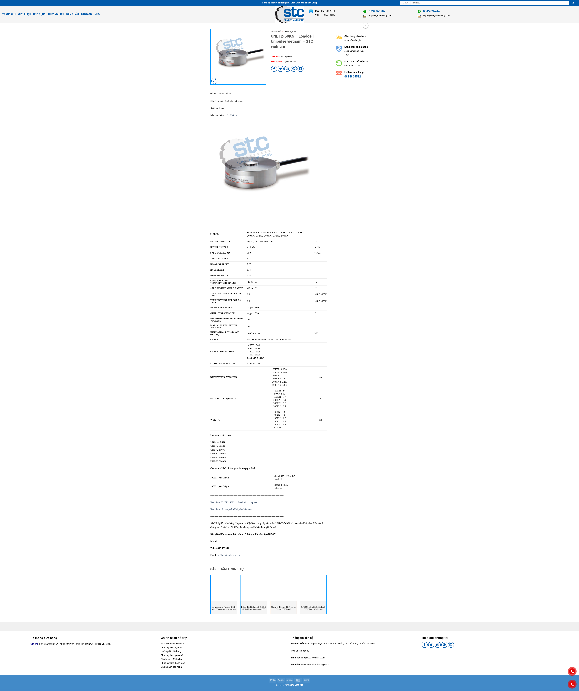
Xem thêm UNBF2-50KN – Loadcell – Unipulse (233, 502)
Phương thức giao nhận (172, 655)
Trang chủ (276, 32)
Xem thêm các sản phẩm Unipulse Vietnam (231, 509)
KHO (97, 14)
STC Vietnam (231, 115)
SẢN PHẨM (72, 14)
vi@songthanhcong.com (229, 555)
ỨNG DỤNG (39, 14)
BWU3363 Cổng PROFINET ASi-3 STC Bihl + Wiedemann (313, 608)
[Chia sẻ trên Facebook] (274, 69)
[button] (214, 81)
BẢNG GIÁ (87, 14)
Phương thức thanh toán (173, 663)
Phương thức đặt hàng (172, 647)
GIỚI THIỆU (24, 14)
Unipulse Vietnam (289, 61)
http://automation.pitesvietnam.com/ (356, 92)
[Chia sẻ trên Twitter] (281, 69)
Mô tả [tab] (213, 94)
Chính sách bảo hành (171, 667)
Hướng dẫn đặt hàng (171, 651)
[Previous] (210, 595)
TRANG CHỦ (9, 14)
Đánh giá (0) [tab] (225, 94)
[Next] (326, 595)
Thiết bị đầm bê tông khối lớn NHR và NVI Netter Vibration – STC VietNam (253, 608)
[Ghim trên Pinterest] (294, 69)
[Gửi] (573, 3)
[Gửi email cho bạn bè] (287, 69)
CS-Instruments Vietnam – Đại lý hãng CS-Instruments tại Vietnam (224, 608)
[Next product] (366, 26)
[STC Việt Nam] (289, 14)
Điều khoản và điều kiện (172, 643)
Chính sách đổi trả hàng (172, 659)
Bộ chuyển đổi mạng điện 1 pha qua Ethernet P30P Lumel (283, 608)
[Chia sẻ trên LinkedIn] (300, 69)
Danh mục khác (291, 32)
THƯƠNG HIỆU (56, 14)
